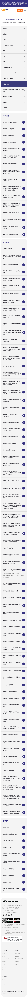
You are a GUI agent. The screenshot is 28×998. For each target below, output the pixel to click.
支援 (3, 956)
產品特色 (4, 953)
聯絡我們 (4, 969)
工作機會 (4, 967)
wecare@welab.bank (12, 912)
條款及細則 (17, 953)
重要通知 (17, 961)
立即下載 (20, 10)
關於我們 (4, 979)
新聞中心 (4, 982)
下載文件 (17, 964)
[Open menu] (25, 10)
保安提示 (4, 964)
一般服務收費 (5, 958)
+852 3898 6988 (10, 910)
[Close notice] (26, 3)
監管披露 (17, 956)
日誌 (3, 984)
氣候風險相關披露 (19, 958)
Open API (4, 961)
